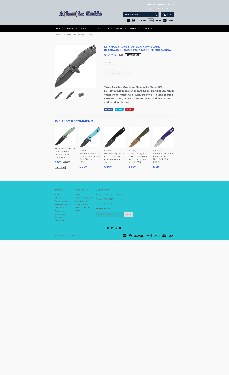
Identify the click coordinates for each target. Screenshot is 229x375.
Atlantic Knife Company (70, 235)
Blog (77, 194)
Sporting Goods (116, 28)
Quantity (107, 62)
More (148, 28)
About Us (59, 198)
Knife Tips (59, 208)
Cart (169, 15)
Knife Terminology (63, 204)
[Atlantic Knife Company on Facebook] (108, 228)
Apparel (71, 28)
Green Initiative (61, 201)
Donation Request (83, 198)
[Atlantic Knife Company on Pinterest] (112, 228)
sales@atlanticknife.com (113, 194)
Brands (134, 28)
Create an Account (166, 9)
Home (58, 28)
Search (58, 194)
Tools (97, 28)
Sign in (151, 9)
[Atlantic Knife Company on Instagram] (116, 228)
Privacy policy (81, 204)
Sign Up (129, 214)
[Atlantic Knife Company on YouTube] (120, 228)
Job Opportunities (83, 201)
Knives (85, 28)
